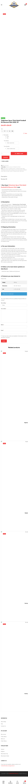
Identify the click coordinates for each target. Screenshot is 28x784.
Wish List (3, 738)
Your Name (6, 140)
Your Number (7, 146)
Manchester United (5, 755)
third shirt (5, 168)
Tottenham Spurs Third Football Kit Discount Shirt (11, 169)
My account (3, 734)
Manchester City (4, 753)
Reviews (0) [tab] (4, 179)
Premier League (9, 167)
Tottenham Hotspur (16, 167)
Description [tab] (4, 176)
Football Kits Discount (13, 773)
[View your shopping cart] (25, 4)
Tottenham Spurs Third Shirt (18, 171)
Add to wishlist (5, 161)
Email (2, 330)
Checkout (5, 157)
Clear (26, 133)
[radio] (2, 131)
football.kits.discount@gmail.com (8, 765)
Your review (3, 308)
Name (2, 324)
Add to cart (20, 153)
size (2, 128)
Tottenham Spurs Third (20, 168)
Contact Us (3, 726)
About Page (3, 721)
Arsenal (2, 749)
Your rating (3, 302)
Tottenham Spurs (11, 168)
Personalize (6, 134)
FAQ (2, 723)
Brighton (3, 751)
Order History (4, 736)
